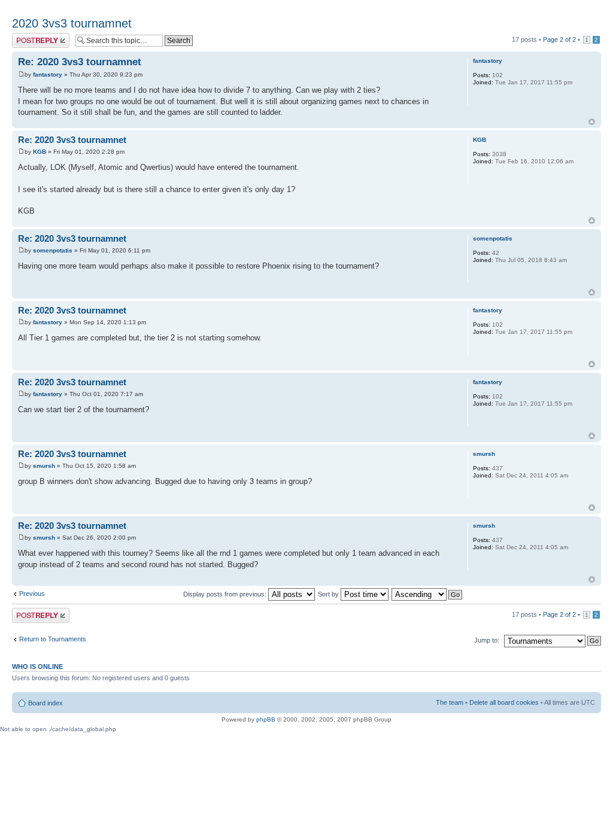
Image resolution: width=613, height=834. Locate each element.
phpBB (265, 719)
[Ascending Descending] (427, 594)
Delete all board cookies (504, 702)
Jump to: (486, 640)
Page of (559, 39)
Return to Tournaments (52, 639)
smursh (44, 465)
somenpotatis (52, 250)
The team (449, 702)
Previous (32, 593)
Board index (45, 703)
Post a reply (29, 36)
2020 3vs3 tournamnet (72, 23)
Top (591, 121)
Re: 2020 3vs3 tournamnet (79, 62)
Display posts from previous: (225, 594)
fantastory (47, 74)
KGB (39, 151)
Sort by (329, 594)
